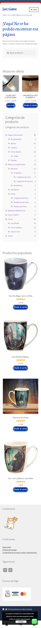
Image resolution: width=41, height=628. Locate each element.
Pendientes (18, 185)
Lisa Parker (15, 223)
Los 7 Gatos (10, 9)
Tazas (10, 219)
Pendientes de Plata (21, 202)
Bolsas (13, 143)
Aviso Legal (7, 547)
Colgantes (18, 173)
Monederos (15, 190)
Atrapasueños (16, 139)
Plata (13, 194)
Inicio (5, 15)
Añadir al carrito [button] (30, 105)
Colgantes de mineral (25, 181)
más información (26, 619)
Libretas (14, 147)
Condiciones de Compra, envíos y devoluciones (20, 552)
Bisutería (14, 169)
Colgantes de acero (24, 177)
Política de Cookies (10, 550)
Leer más (11, 105)
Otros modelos (16, 227)
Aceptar (21, 622)
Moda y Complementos (16, 164)
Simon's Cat (15, 232)
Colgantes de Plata (21, 198)
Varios (10, 236)
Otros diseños (16, 152)
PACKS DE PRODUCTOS (16, 211)
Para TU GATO (13, 215)
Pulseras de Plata (20, 206)
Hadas (16, 156)
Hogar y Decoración (15, 135)
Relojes (14, 160)
